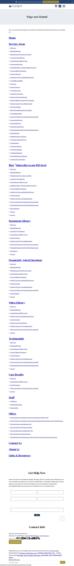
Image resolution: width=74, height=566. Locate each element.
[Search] (62, 562)
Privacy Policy (55, 551)
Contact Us (15, 443)
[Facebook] (17, 539)
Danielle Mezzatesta (16, 404)
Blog (11, 165)
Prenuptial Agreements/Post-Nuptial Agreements (24, 130)
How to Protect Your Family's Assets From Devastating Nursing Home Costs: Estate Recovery (36, 421)
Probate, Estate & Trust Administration (21, 104)
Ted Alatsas (13, 401)
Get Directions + (44, 536)
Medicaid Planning (15, 51)
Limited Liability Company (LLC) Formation (22, 100)
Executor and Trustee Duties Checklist (21, 427)
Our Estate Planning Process (18, 140)
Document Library (20, 221)
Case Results (16, 374)
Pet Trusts (13, 84)
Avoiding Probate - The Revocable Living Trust (23, 67)
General (12, 215)
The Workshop (14, 143)
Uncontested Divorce (16, 120)
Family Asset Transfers (16, 94)
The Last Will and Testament (18, 71)
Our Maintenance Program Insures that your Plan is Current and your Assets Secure (33, 437)
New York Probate (15, 107)
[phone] (60, 6)
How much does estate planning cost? (21, 424)
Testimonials (16, 338)
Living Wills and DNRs (16, 81)
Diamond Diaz (14, 408)
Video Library (17, 302)
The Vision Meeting (15, 146)
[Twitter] (20, 539)
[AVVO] (32, 539)
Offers (12, 413)
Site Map (11, 560)
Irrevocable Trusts (15, 90)
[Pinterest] (29, 539)
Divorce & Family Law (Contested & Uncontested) (24, 117)
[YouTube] (25, 539)
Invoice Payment (15, 542)
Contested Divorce (15, 123)
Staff (11, 397)
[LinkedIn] (22, 539)
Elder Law (13, 48)
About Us (14, 449)
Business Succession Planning (18, 97)
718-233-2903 (29, 536)
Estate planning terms (16, 64)
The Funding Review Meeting (18, 156)
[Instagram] (27, 539)
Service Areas (17, 44)
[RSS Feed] (39, 539)
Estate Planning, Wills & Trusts (18, 61)
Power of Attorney (15, 74)
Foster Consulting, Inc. (46, 553)
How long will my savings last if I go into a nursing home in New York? (29, 417)
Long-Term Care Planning (17, 58)
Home (12, 38)
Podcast (12, 212)
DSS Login (17, 560)
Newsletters (13, 251)
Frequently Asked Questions (25, 260)
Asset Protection (15, 87)
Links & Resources (19, 455)
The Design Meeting (16, 149)
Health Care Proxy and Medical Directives (22, 77)
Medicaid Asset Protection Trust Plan (20, 54)
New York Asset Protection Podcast (20, 434)
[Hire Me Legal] (36, 539)
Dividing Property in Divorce (18, 136)
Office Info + (36, 536)
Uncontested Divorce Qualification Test (21, 431)
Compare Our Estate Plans (17, 159)
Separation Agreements (17, 127)
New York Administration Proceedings (21, 110)
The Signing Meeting (16, 153)
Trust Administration (16, 113)
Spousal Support (14, 133)
